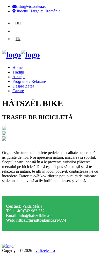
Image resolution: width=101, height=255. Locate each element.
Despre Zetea (23, 86)
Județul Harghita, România (38, 11)
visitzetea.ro (45, 250)
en (18, 39)
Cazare (18, 91)
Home (17, 67)
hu (18, 23)
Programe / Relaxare (29, 81)
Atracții (18, 77)
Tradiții (18, 72)
